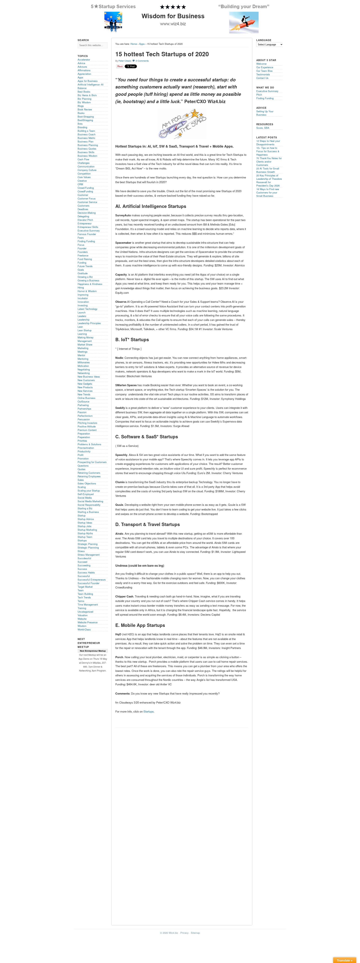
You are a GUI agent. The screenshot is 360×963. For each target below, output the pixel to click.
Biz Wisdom (84, 102)
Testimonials (263, 74)
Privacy (184, 933)
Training (82, 608)
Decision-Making (87, 212)
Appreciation (84, 74)
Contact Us (262, 78)
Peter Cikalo (124, 60)
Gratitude (83, 273)
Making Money (86, 337)
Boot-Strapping (86, 116)
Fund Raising (85, 259)
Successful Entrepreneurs (92, 579)
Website (82, 619)
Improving (83, 294)
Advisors (82, 66)
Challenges (84, 163)
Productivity (84, 451)
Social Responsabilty (89, 505)
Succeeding (84, 565)
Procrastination (86, 448)
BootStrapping (85, 120)
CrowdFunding (85, 191)
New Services (85, 391)
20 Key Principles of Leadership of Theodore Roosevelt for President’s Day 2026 (269, 180)
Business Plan (85, 141)
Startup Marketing (87, 529)
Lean (80, 326)
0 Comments (142, 60)
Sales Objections (87, 483)
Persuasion (84, 419)
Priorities (82, 440)
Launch (82, 312)
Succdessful (84, 558)
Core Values (84, 177)
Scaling (82, 487)
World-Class (84, 629)
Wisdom (82, 626)
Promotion (83, 458)
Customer (83, 195)
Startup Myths (85, 533)
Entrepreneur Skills (88, 227)
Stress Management (89, 554)
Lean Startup (85, 330)
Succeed (82, 562)
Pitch (259, 94)
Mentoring (83, 358)
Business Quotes (87, 148)
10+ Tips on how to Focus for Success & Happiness (267, 151)
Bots (80, 123)
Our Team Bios (264, 71)
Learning (82, 334)
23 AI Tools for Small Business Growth (267, 170)
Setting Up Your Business (264, 112)
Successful (84, 576)
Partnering (83, 405)
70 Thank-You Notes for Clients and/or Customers (269, 161)
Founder (82, 248)
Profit (80, 455)
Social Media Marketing (90, 501)
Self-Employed (86, 494)
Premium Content (87, 430)
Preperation (84, 437)
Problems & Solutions (89, 444)
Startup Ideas (85, 522)
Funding (82, 262)
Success (82, 569)
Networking (84, 373)
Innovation (83, 302)
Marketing (83, 348)
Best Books (84, 91)
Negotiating (84, 369)
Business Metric (86, 138)
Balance (82, 88)
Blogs (81, 106)
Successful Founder (88, 583)
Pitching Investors (87, 423)
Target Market (85, 586)
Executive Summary (89, 230)
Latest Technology (88, 309)
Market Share (85, 344)
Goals (81, 269)
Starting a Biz (85, 508)
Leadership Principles (89, 323)
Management (85, 341)
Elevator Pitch (85, 220)
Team (81, 590)
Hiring (81, 287)
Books (81, 113)
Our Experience (264, 67)
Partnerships (84, 408)
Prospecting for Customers (92, 462)
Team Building (85, 594)
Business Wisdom (87, 155)
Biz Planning (84, 98)
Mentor (81, 355)
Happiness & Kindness (90, 284)
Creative (82, 180)
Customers (83, 205)
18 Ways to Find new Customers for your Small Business (267, 192)
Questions (83, 465)
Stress (81, 551)
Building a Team (86, 131)
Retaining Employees (89, 476)
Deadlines (83, 209)
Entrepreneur (85, 223)
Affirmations (84, 70)
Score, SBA (262, 128)
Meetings (83, 351)
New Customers (86, 380)
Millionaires (84, 362)
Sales (81, 480)
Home (133, 44)
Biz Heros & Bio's (87, 95)
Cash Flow (83, 159)
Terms (81, 601)
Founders (83, 252)
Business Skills (86, 152)
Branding (82, 127)
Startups (148, 711)
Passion (82, 412)
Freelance (83, 255)
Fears (81, 237)
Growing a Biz (85, 277)
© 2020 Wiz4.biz (169, 933)
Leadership (83, 319)
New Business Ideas (89, 376)
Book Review (85, 109)
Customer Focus (87, 198)
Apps (142, 44)
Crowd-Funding (86, 188)
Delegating (83, 216)
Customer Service (87, 202)
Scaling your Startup (89, 490)
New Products (85, 387)
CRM (80, 184)
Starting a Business (88, 512)
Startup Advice (86, 519)
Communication (86, 166)
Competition (84, 173)
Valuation (83, 615)
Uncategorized (85, 611)
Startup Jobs (85, 526)
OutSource (83, 401)
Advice (81, 63)
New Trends (84, 394)
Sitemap (195, 933)
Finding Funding (86, 241)
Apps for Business (88, 81)
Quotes (82, 469)
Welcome (261, 63)
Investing (83, 305)
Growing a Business (88, 280)
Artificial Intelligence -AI (91, 84)
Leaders (82, 316)
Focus (81, 245)
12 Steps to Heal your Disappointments (268, 142)
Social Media (85, 497)
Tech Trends (84, 597)
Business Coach (86, 134)
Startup (82, 515)
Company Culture (87, 170)
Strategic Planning (88, 544)
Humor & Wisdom (87, 291)
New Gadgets (85, 383)
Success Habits (86, 572)
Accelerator (84, 59)
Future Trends (85, 266)
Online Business (86, 398)
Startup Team (85, 537)
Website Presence (88, 622)
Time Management (88, 604)
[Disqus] (181, 777)
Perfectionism (85, 415)
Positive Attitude (87, 426)
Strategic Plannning (88, 547)
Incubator (83, 298)
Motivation (83, 366)
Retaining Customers (89, 472)
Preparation (84, 433)
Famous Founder (87, 234)
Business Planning (88, 145)
